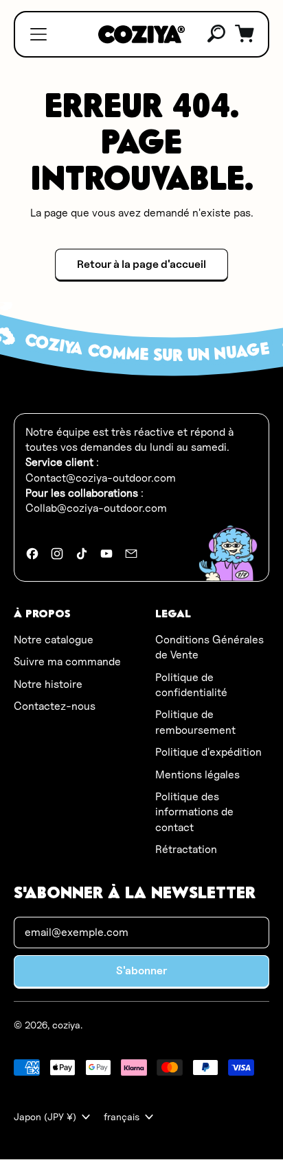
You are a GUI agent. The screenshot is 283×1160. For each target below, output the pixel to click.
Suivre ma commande (67, 661)
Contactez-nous (54, 706)
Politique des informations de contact (194, 812)
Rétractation (186, 849)
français (121, 1116)
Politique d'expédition (208, 751)
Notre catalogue (53, 639)
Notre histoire (48, 684)
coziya (66, 1025)
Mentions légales (197, 774)
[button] (217, 34)
